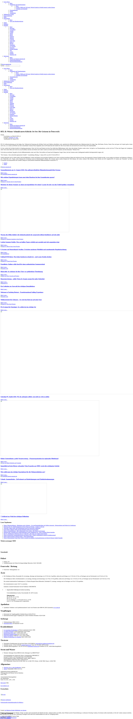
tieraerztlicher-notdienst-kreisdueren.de (44, 643)
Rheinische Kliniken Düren (10, 634)
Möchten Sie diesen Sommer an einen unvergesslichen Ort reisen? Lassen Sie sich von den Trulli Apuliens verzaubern (37, 184)
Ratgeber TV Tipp (13, 137)
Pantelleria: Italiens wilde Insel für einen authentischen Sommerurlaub (23, 264)
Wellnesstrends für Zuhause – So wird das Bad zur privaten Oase (21, 299)
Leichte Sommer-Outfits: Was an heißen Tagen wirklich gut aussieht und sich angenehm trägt (30, 242)
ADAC (5, 669)
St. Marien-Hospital (8, 631)
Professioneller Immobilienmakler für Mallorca (12, 702)
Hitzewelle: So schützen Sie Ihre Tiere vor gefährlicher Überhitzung (22, 271)
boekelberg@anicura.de (33, 646)
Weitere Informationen (5, 718)
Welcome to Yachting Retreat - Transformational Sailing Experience (22, 292)
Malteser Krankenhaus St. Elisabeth (12, 637)
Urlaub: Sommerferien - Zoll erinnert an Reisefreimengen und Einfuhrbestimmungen (27, 479)
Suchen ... (3, 65)
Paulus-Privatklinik (8, 635)
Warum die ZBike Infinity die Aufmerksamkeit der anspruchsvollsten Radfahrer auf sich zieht (30, 235)
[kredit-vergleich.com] (3, 694)
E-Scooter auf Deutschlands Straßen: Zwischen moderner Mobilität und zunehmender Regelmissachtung (33, 249)
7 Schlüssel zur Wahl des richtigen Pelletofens (15, 516)
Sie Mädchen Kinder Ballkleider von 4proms (15, 710)
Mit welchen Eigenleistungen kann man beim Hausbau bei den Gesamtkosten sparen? (28, 177)
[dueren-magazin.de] (6, 64)
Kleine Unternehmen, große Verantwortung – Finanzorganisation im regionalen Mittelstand (29, 458)
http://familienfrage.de (5, 685)
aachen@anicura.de (26, 645)
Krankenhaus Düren (9, 632)
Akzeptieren (3, 717)
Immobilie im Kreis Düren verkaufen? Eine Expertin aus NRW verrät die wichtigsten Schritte (30, 466)
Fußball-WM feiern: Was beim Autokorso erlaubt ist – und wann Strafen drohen (26, 257)
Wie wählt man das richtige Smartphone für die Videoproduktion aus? (23, 472)
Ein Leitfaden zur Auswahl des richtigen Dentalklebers (18, 286)
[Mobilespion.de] (6, 699)
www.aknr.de (56, 607)
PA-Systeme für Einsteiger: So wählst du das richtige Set (18, 307)
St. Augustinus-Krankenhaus (11, 630)
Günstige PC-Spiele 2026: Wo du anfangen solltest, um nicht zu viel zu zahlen (25, 397)
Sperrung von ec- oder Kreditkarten (12, 667)
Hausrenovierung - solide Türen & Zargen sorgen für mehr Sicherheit (22, 279)
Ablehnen (8, 717)
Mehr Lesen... (4, 173)
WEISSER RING (8, 623)
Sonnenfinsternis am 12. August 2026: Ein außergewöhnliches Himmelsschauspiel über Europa (30, 170)
